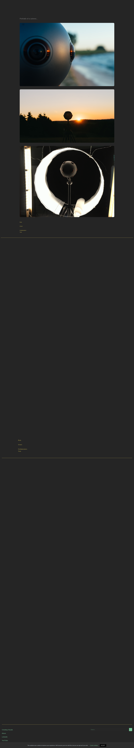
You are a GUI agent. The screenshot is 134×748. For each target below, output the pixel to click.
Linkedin (5, 737)
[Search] (130, 729)
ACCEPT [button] (103, 745)
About (4, 733)
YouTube (5, 740)
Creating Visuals (7, 730)
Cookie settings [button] (94, 745)
